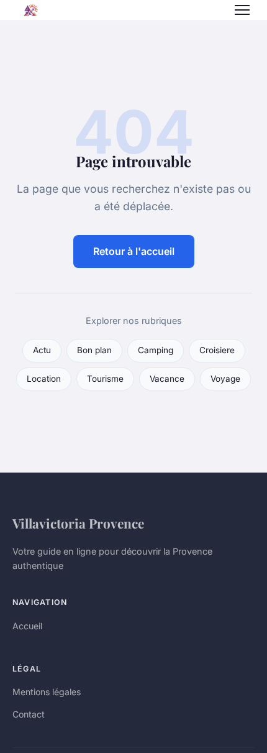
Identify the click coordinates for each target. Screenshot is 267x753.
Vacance (167, 379)
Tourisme (105, 379)
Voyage (225, 379)
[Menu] (242, 10)
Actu (42, 350)
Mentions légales (46, 691)
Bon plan (94, 350)
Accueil (27, 626)
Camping (155, 350)
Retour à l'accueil (133, 251)
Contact (28, 714)
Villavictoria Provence (78, 523)
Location (44, 379)
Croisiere (217, 350)
